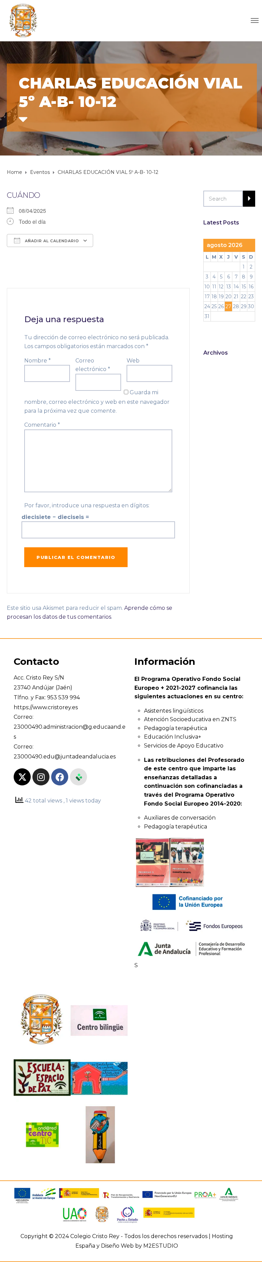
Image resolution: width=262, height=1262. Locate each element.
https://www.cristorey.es (46, 707)
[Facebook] (59, 776)
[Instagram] (40, 776)
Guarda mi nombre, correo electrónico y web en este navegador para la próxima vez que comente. (97, 401)
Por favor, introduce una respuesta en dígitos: (86, 505)
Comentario (42, 425)
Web (133, 360)
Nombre (37, 360)
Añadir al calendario (51, 240)
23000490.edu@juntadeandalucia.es (65, 756)
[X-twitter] (22, 776)
